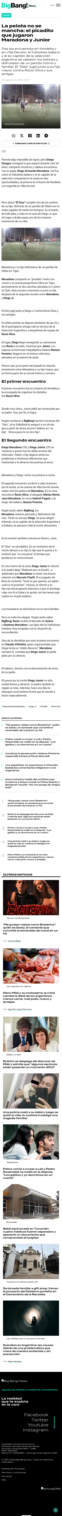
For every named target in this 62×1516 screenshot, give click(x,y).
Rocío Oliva (56, 706)
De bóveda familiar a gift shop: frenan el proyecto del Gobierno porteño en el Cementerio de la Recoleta (30, 1291)
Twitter (39, 1420)
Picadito (44, 706)
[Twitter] (21, 135)
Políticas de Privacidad (13, 1469)
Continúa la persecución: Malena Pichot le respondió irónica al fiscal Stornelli (32, 755)
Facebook (36, 1414)
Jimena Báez (14, 941)
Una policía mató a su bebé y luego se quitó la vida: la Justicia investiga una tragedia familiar (29, 844)
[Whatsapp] (13, 135)
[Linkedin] (38, 135)
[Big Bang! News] (19, 6)
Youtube (38, 1425)
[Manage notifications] (55, 1510)
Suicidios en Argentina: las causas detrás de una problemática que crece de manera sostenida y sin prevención (28, 1349)
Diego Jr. (32, 706)
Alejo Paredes (15, 1361)
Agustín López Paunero (20, 1009)
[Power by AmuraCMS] (50, 1488)
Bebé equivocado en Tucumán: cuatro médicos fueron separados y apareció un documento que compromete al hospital (29, 1233)
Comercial (7, 1476)
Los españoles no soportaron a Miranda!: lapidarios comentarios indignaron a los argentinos (31, 768)
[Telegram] (46, 135)
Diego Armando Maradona (14, 706)
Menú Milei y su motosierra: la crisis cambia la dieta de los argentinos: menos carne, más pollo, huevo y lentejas (31, 857)
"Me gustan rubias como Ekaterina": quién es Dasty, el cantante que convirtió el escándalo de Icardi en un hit (32, 727)
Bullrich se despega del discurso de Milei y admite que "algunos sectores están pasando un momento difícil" (30, 817)
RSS (4, 1480)
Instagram (35, 1430)
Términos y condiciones (14, 1472)
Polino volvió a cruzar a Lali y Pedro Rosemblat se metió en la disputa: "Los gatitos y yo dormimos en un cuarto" (30, 742)
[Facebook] (30, 135)
